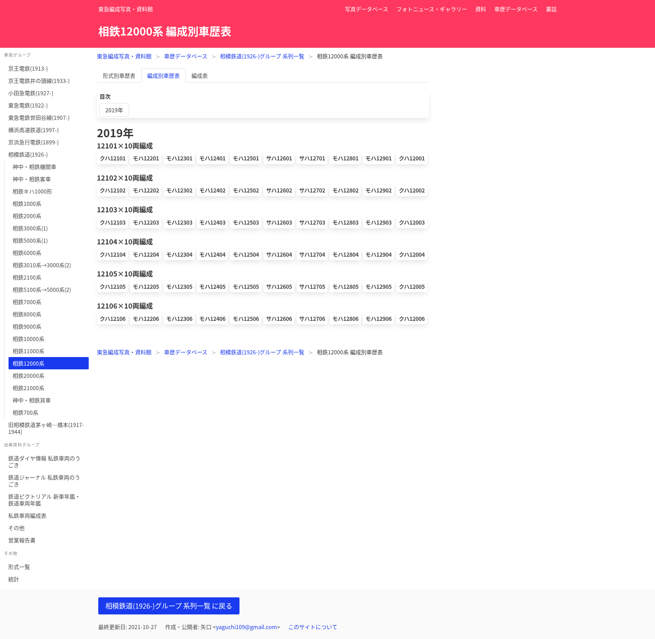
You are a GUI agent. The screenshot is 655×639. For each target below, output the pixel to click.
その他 (16, 528)
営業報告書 (21, 540)
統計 (13, 579)
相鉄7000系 (27, 302)
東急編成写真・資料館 (125, 9)
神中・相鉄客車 (32, 179)
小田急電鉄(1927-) (30, 93)
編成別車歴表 (163, 75)
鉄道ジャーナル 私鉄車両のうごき (44, 480)
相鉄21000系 (28, 388)
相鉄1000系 (27, 203)
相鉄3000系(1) (30, 228)
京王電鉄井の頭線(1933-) (39, 80)
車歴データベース (516, 9)
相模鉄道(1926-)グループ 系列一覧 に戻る (168, 606)
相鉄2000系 (27, 216)
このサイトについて (312, 627)
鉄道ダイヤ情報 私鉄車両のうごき (44, 461)
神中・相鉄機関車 (34, 166)
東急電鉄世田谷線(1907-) (39, 117)
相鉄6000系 (27, 252)
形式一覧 (19, 567)
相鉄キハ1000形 (32, 191)
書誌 (551, 9)
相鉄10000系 (28, 339)
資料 (480, 9)
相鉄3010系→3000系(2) (42, 265)
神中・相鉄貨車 (32, 400)
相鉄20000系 (28, 375)
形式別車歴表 (119, 75)
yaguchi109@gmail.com (246, 627)
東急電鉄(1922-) (28, 105)
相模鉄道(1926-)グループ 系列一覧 (262, 56)
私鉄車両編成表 (27, 515)
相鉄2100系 (27, 277)
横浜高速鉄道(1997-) (33, 130)
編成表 (199, 75)
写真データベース (366, 9)
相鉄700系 (25, 412)
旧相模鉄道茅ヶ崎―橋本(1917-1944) (46, 428)
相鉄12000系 (28, 363)
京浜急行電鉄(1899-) (33, 142)
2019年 (114, 110)
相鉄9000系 (27, 326)
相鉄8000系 (27, 314)
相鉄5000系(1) (30, 240)
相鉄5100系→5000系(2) (42, 289)
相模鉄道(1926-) (28, 154)
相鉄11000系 (28, 351)
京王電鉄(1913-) (28, 68)
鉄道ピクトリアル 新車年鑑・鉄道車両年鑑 (44, 499)
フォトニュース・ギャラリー (431, 9)
